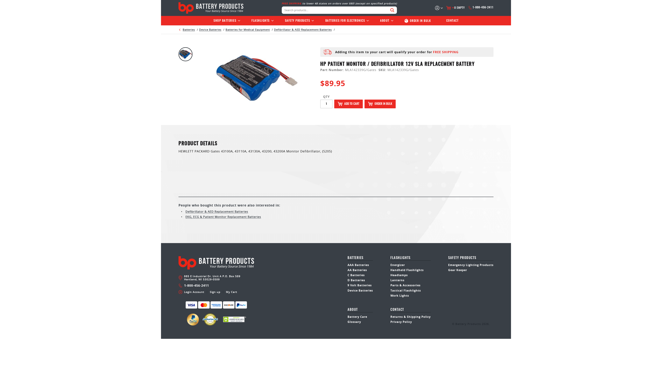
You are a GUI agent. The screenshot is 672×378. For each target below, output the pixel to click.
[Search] (392, 10)
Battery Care (357, 317)
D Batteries (356, 280)
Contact (452, 20)
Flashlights (260, 20)
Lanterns (397, 280)
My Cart (231, 292)
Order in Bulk (383, 103)
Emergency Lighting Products (470, 265)
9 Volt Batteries (360, 285)
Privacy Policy (401, 322)
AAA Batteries (358, 265)
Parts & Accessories (405, 285)
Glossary (354, 322)
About (384, 20)
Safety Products (297, 20)
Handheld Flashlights (407, 270)
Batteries (225, 20)
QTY (326, 97)
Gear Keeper (457, 270)
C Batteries (356, 275)
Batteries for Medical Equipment (248, 29)
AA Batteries (357, 270)
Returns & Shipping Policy (410, 317)
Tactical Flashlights (405, 290)
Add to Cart (351, 103)
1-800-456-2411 (482, 7)
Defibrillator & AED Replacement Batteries (303, 29)
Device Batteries (210, 29)
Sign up (215, 292)
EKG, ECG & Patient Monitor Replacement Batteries (223, 217)
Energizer (397, 265)
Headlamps (399, 275)
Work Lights (399, 296)
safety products (462, 258)
